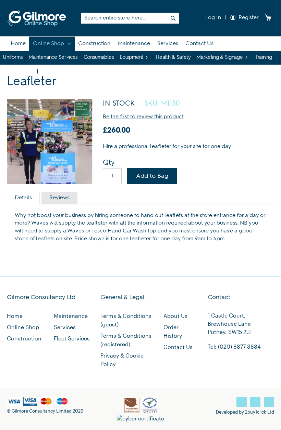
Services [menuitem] (167, 43)
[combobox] (130, 18)
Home (15, 315)
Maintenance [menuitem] (134, 43)
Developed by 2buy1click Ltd (245, 411)
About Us (175, 315)
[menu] (140, 51)
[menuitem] (18, 44)
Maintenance (71, 315)
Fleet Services (72, 338)
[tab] (23, 198)
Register (249, 18)
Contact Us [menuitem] (199, 43)
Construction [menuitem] (94, 43)
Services (65, 327)
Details (23, 198)
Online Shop (23, 327)
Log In (212, 18)
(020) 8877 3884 (239, 346)
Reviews (59, 198)
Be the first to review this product (143, 117)
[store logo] (37, 18)
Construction (24, 338)
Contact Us (178, 347)
